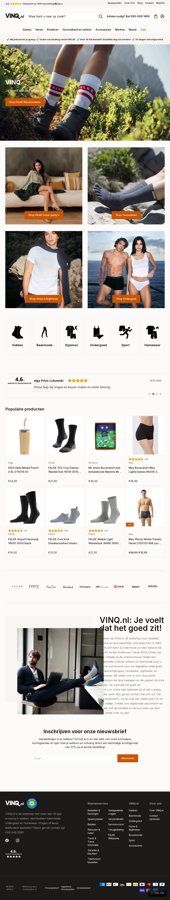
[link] (85, 386)
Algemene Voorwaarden (67, 888)
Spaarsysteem (95, 819)
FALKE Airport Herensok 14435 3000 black (23, 541)
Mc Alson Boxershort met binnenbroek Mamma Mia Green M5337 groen (104, 470)
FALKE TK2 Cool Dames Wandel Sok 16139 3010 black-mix (63, 470)
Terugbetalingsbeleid (116, 829)
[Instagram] (18, 840)
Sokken (133, 810)
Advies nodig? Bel (128, 16)
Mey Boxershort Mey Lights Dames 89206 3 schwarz (143, 470)
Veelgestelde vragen (115, 812)
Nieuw (133, 29)
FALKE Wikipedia (113, 837)
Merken (160, 2)
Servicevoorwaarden (116, 824)
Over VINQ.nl (156, 810)
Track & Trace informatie (93, 841)
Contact (149, 2)
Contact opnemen (154, 817)
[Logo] (17, 587)
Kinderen (52, 29)
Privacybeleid (52, 888)
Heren (39, 29)
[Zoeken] (100, 16)
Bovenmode (135, 835)
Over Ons (129, 2)
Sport (132, 840)
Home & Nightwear (134, 828)
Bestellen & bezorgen (94, 812)
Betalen (92, 824)
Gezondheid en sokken (76, 29)
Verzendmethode (116, 819)
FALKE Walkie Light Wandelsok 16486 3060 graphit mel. (103, 541)
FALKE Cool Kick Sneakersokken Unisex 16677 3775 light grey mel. (62, 541)
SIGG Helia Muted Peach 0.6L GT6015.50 (23, 469)
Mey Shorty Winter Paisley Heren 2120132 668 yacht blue (145, 541)
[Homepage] (14, 16)
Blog (139, 2)
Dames (27, 29)
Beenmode (135, 815)
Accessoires (103, 29)
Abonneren (127, 758)
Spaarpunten (115, 2)
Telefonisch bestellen (94, 860)
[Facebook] (8, 840)
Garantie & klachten (93, 852)
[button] (34, 3)
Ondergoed (135, 821)
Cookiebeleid (83, 888)
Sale (143, 29)
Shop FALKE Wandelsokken (25, 102)
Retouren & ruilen (94, 831)
